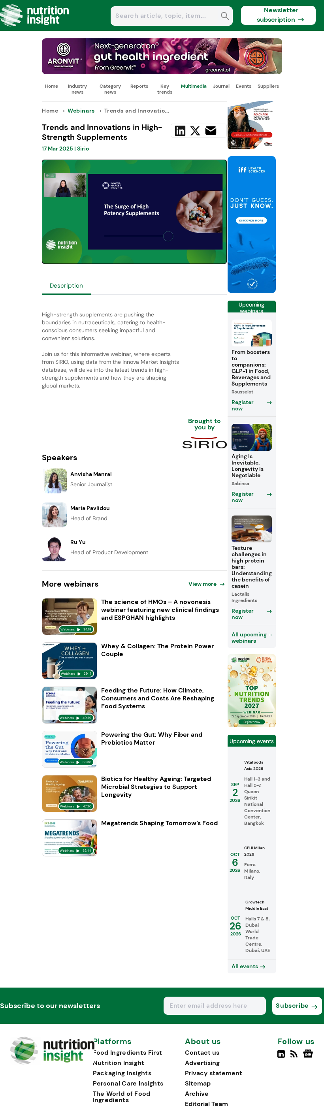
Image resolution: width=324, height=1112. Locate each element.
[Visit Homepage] (35, 28)
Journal (221, 86)
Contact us (202, 1052)
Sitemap (198, 1083)
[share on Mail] (210, 130)
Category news (110, 88)
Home (51, 86)
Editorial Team (206, 1104)
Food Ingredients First (127, 1052)
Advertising (202, 1063)
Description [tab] (66, 286)
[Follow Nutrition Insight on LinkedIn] (281, 1057)
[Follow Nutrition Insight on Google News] (309, 1057)
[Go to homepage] (52, 1062)
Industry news (77, 88)
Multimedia (194, 86)
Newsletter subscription (277, 14)
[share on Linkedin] (180, 131)
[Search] (225, 17)
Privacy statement (213, 1073)
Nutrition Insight (119, 1063)
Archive (197, 1093)
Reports (139, 86)
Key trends (164, 88)
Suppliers (268, 86)
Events (243, 86)
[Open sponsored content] (162, 72)
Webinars (81, 110)
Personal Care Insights (128, 1083)
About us (203, 1042)
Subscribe (292, 1005)
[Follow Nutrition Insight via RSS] (295, 1057)
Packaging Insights (122, 1073)
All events (245, 966)
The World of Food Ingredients (122, 1097)
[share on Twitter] (195, 130)
